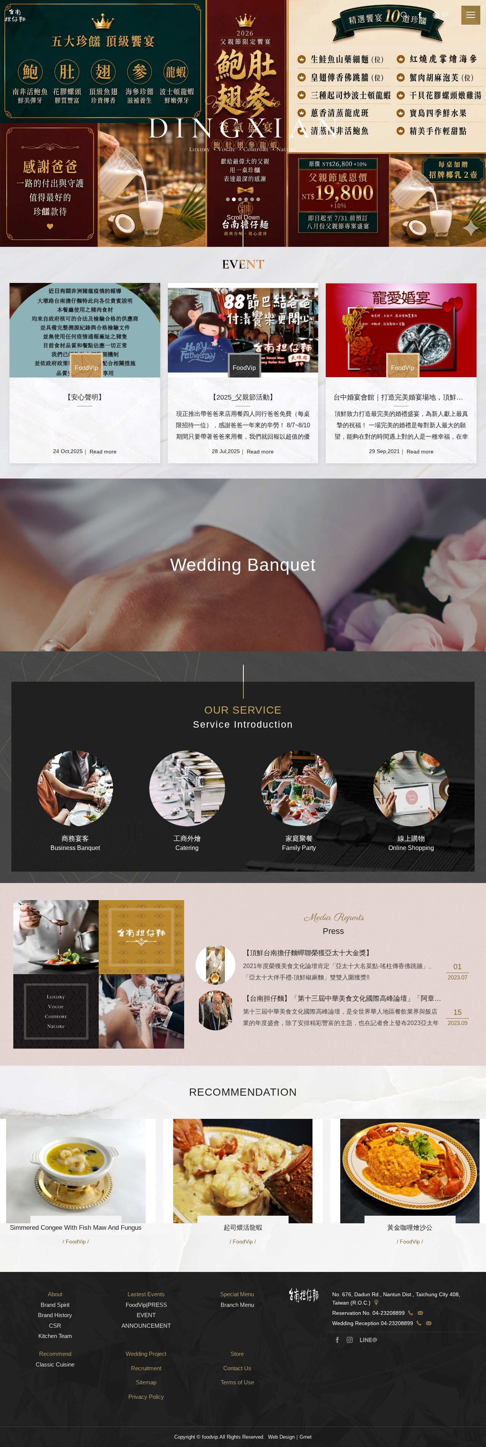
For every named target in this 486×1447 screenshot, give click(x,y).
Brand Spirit (55, 1305)
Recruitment (146, 1368)
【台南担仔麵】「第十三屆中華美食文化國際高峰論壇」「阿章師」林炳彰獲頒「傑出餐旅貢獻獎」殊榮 (358, 998)
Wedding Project (146, 1354)
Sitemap (146, 1382)
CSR (55, 1325)
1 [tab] (228, 199)
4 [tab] (246, 199)
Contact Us (237, 1368)
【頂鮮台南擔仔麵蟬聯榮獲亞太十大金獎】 (308, 953)
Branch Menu (237, 1305)
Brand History (55, 1315)
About (55, 1294)
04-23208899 (388, 1313)
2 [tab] (234, 199)
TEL (410, 1313)
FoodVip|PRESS (146, 1305)
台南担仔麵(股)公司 (15, 15)
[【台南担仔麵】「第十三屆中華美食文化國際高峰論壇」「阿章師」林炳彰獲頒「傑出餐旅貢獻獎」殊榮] (215, 1010)
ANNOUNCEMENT (146, 1325)
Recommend (55, 1354)
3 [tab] (240, 199)
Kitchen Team (55, 1336)
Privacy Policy (146, 1396)
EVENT (146, 1315)
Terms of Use (237, 1382)
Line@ (368, 1340)
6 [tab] (258, 199)
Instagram (349, 1340)
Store (237, 1354)
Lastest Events (146, 1294)
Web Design (281, 1437)
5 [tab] (252, 199)
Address (376, 1302)
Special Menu (237, 1294)
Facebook (419, 15)
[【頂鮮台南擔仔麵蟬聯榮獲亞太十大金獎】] (215, 965)
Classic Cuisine (55, 1364)
